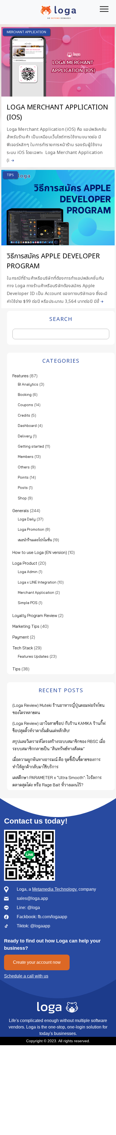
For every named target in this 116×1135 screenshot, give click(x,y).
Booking (25, 394)
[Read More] (12, 160)
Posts (23, 487)
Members (25, 456)
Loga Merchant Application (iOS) (57, 112)
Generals (20, 510)
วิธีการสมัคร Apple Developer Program (53, 261)
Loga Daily (27, 519)
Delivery (25, 436)
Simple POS (27, 603)
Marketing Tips (25, 626)
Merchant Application (26, 32)
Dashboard (27, 425)
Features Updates (33, 656)
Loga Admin (27, 572)
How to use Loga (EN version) (39, 552)
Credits (24, 415)
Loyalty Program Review (34, 615)
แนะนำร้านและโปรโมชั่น (35, 540)
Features (20, 375)
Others (24, 467)
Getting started (31, 446)
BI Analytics (28, 384)
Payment (20, 637)
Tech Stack (22, 647)
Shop (22, 498)
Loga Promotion (31, 529)
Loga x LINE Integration (37, 582)
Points (23, 477)
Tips (10, 175)
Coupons (25, 405)
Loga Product (24, 563)
